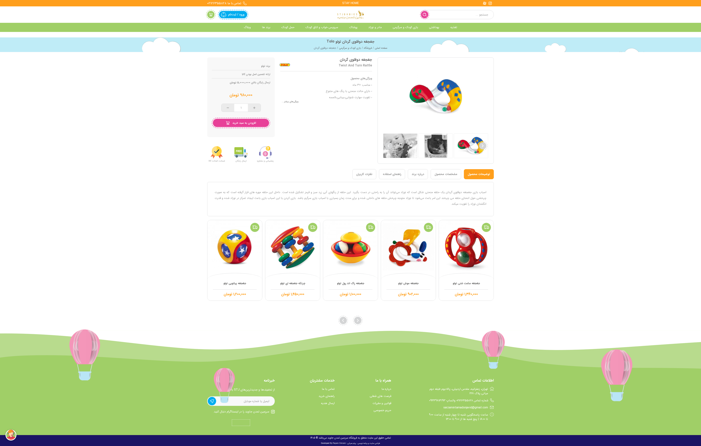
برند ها (266, 27)
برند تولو (265, 66)
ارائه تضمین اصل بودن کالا (256, 74)
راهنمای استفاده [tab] (392, 174)
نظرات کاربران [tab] (364, 174)
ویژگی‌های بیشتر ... (290, 101)
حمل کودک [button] (287, 27)
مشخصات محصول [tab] (445, 174)
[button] (388, 145)
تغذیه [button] (453, 27)
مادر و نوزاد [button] (375, 27)
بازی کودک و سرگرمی (350, 48)
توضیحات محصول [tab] (479, 174)
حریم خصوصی (382, 410)
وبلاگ (247, 27)
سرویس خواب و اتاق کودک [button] (321, 27)
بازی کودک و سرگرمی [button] (405, 27)
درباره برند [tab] (418, 174)
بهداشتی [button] (434, 27)
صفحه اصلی (381, 48)
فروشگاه (368, 48)
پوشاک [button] (353, 27)
